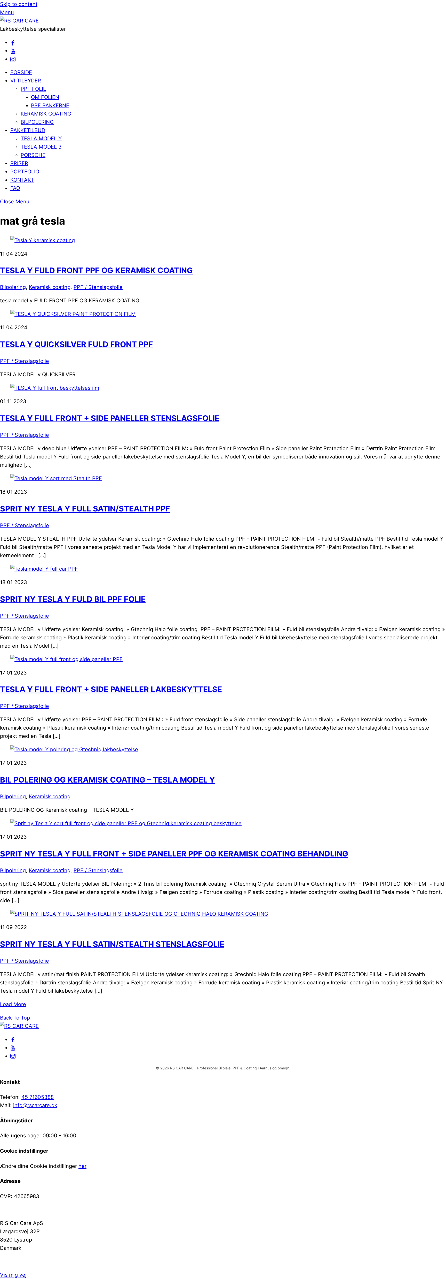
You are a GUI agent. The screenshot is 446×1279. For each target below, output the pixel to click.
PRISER (19, 163)
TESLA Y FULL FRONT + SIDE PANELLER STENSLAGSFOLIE (109, 418)
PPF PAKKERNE (50, 105)
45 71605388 (37, 1097)
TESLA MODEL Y (41, 138)
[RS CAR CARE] (19, 21)
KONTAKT (22, 180)
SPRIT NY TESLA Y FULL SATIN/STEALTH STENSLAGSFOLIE (112, 944)
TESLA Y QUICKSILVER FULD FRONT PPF (76, 344)
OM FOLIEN (45, 97)
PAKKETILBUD (27, 130)
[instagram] (12, 59)
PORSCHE (33, 155)
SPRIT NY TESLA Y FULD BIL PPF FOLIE (73, 599)
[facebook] (12, 42)
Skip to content (18, 4)
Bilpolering (13, 287)
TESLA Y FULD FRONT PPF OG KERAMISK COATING (96, 270)
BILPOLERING (37, 122)
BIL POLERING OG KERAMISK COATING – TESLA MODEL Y (107, 779)
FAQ (15, 188)
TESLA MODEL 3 (41, 147)
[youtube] (12, 51)
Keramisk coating (49, 287)
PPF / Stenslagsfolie (98, 287)
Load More (13, 1004)
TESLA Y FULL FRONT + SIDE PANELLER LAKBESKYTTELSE (111, 689)
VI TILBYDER (25, 81)
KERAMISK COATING (46, 114)
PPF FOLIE (33, 89)
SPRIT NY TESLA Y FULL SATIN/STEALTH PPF (85, 508)
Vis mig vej (13, 1275)
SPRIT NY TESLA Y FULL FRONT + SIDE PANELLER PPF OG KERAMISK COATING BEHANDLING (174, 853)
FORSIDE (21, 72)
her (82, 1166)
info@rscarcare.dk (35, 1105)
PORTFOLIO (24, 172)
